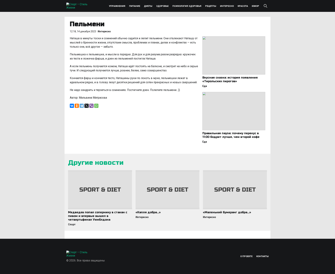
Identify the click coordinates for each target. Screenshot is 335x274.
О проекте (246, 256)
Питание (134, 6)
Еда (204, 86)
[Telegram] (82, 106)
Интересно (227, 6)
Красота (243, 6)
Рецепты (210, 6)
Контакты (262, 256)
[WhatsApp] (96, 106)
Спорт (72, 224)
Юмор (255, 6)
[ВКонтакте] (72, 106)
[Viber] (91, 106)
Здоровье (162, 6)
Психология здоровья (186, 6)
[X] (86, 106)
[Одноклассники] (77, 106)
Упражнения (117, 6)
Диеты (148, 6)
